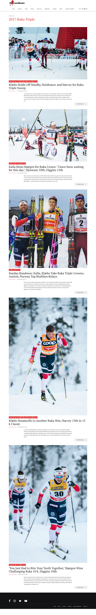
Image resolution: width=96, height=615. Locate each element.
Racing (32, 8)
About (61, 8)
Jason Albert (13, 173)
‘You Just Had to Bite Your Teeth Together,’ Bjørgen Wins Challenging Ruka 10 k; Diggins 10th (46, 569)
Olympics (20, 8)
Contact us (85, 606)
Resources (39, 8)
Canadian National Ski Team (14, 81)
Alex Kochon (13, 91)
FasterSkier (12, 279)
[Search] (86, 8)
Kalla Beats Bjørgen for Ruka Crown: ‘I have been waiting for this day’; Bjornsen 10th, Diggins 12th (46, 168)
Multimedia (47, 8)
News (26, 8)
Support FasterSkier (70, 8)
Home (13, 8)
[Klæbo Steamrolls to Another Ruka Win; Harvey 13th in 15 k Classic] (48, 356)
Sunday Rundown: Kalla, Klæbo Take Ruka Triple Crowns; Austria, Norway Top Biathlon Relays (46, 274)
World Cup (35, 81)
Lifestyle (54, 8)
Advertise (69, 606)
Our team (64, 606)
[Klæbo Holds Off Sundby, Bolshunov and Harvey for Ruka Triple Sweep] (48, 53)
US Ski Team (29, 81)
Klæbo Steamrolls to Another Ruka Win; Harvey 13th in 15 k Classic (47, 422)
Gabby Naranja (13, 574)
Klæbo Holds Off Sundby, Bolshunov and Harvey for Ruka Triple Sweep (46, 86)
